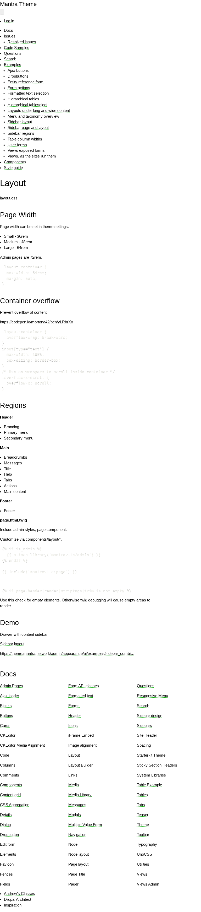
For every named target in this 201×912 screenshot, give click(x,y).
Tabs (141, 805)
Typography (147, 844)
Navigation (77, 835)
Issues (9, 36)
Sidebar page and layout (28, 128)
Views (142, 874)
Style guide (13, 168)
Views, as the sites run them (32, 156)
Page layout (78, 864)
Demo (9, 622)
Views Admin (148, 884)
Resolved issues (22, 42)
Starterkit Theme (151, 755)
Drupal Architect (17, 899)
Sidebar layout (20, 122)
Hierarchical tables (23, 99)
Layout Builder (80, 765)
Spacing (144, 745)
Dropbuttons (18, 76)
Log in (9, 21)
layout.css (9, 198)
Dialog (5, 825)
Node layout (78, 854)
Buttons (6, 716)
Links (72, 775)
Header (74, 716)
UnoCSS (144, 854)
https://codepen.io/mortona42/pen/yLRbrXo (36, 322)
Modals (74, 815)
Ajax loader (9, 696)
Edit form (7, 844)
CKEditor (7, 735)
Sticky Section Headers (157, 765)
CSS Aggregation (14, 805)
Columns (7, 765)
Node (72, 844)
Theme (143, 825)
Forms (74, 706)
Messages (77, 805)
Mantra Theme (18, 4)
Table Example (149, 785)
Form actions (19, 88)
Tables (142, 795)
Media (73, 785)
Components (15, 162)
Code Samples (16, 48)
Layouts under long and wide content (39, 110)
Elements (8, 854)
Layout (74, 755)
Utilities (143, 864)
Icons (73, 726)
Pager (73, 884)
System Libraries (151, 775)
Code (4, 755)
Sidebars (144, 726)
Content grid (10, 795)
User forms (17, 145)
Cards (5, 726)
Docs (8, 30)
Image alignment (82, 745)
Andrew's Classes (19, 894)
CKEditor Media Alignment (22, 745)
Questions (12, 53)
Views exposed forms (26, 150)
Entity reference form (25, 82)
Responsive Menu (152, 696)
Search (10, 59)
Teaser (142, 815)
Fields (5, 884)
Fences (6, 874)
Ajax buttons (18, 70)
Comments (9, 775)
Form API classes (83, 686)
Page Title (76, 874)
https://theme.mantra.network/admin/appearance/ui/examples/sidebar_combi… (67, 654)
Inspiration (12, 905)
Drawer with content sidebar (24, 634)
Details (6, 815)
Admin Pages (11, 686)
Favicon (7, 864)
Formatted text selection (28, 93)
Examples (12, 65)
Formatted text (80, 696)
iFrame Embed (81, 735)
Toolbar (143, 835)
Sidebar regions (21, 133)
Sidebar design (149, 716)
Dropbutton (9, 835)
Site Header (147, 735)
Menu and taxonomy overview (33, 116)
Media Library (80, 795)
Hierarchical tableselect (27, 105)
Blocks (6, 706)
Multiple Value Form (85, 825)
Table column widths (25, 139)
